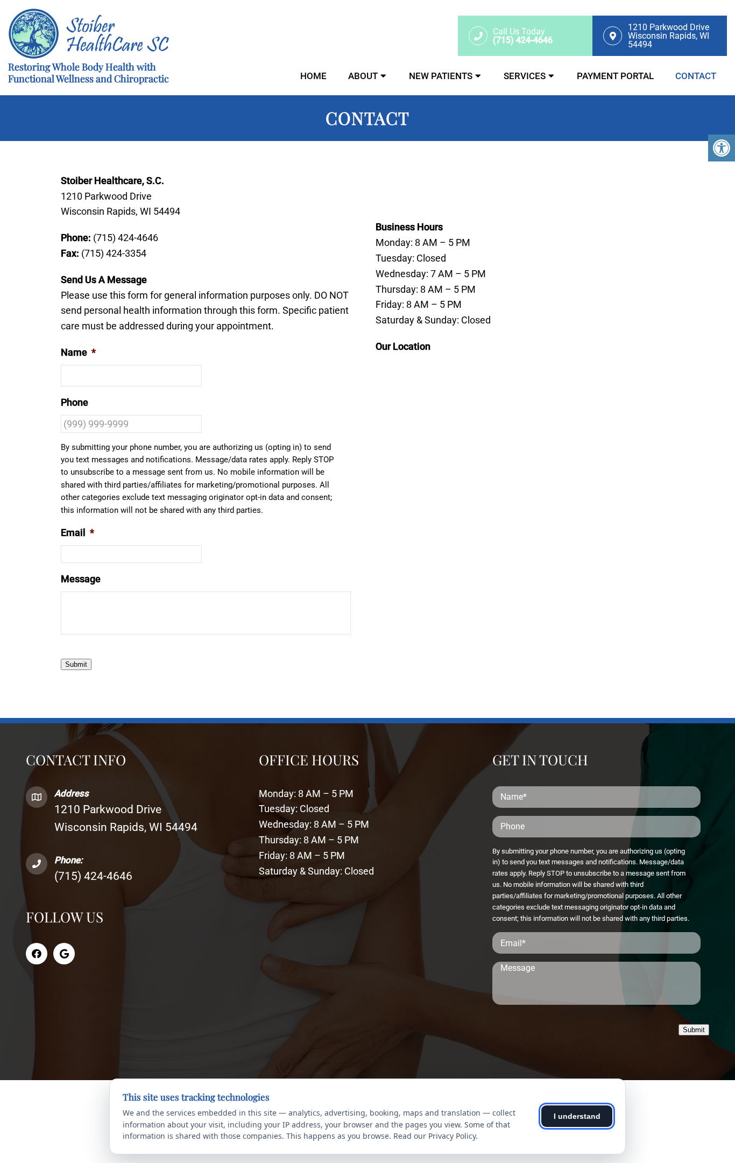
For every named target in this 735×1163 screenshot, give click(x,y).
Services (525, 76)
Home (313, 76)
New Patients (440, 76)
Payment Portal (615, 76)
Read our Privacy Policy (434, 1136)
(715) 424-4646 (93, 876)
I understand (577, 1116)
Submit (76, 664)
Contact (695, 76)
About (363, 76)
